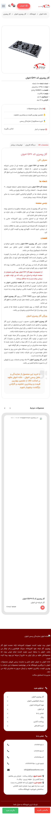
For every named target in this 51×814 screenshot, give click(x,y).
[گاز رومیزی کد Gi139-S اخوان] (25, 513)
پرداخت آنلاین (39, 721)
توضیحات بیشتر (17, 145)
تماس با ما (40, 713)
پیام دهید (9, 810)
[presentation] (10, 408)
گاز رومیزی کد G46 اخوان (34, 154)
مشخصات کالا (43, 145)
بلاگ (42, 717)
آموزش (22, 6)
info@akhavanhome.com (34, 770)
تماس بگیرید (41, 810)
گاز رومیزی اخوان (20, 14)
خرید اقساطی (39, 726)
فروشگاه (33, 14)
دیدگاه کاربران (30, 145)
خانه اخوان (43, 14)
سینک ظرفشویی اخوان (35, 701)
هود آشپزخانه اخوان (37, 705)
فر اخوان (41, 709)
